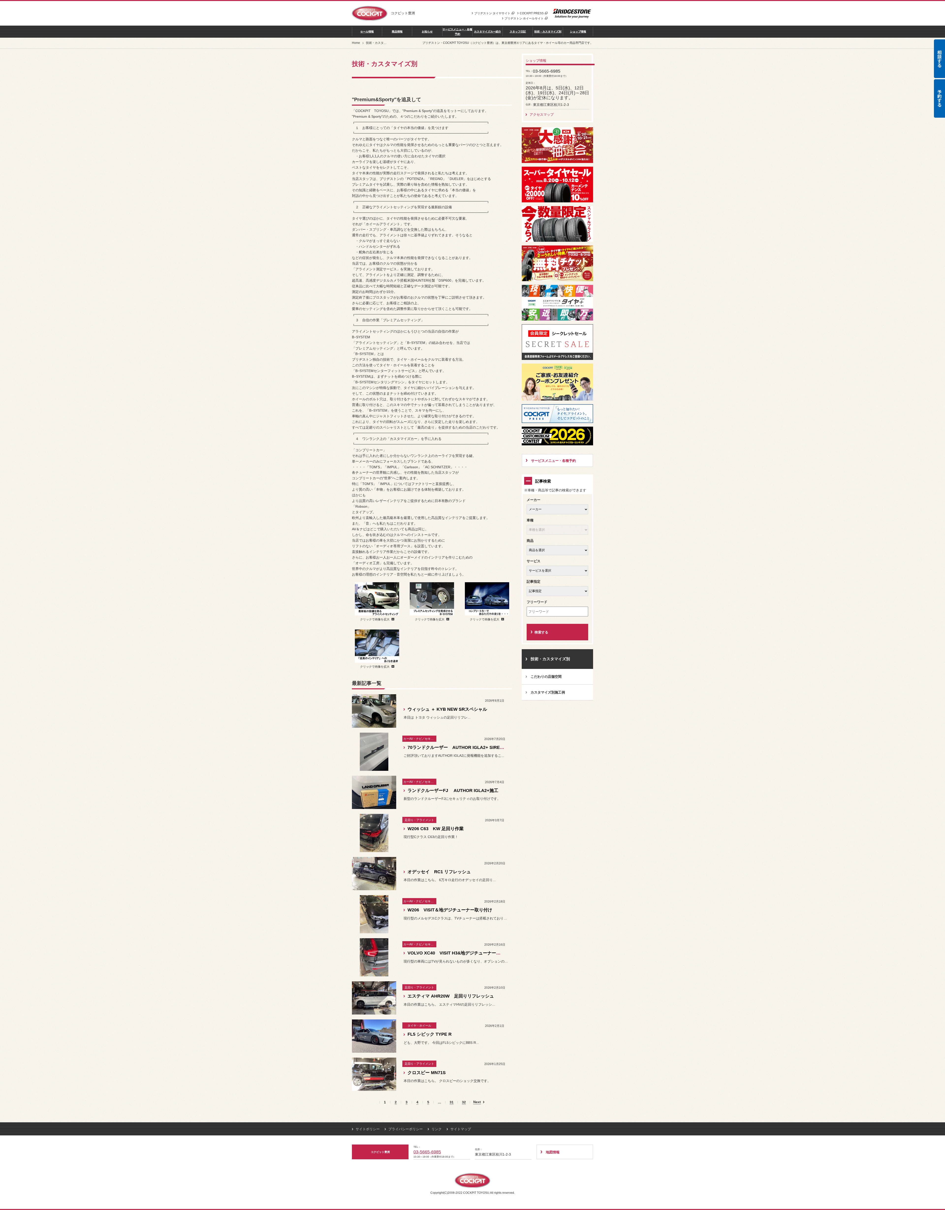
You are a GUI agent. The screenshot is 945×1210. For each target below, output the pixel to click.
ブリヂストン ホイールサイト (524, 18)
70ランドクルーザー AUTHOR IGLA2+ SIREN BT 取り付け (468, 747)
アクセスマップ (542, 114)
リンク (436, 1129)
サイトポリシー (368, 1129)
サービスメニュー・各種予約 (457, 31)
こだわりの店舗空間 (546, 676)
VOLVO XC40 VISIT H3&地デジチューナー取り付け (461, 953)
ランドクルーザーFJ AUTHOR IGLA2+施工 (453, 790)
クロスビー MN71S (429, 1072)
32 (464, 1102)
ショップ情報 (578, 31)
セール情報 (367, 31)
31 (452, 1102)
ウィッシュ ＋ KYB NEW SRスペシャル (447, 709)
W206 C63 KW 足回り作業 (436, 828)
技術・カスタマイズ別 (547, 31)
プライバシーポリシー (405, 1129)
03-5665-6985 (427, 1151)
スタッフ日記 (518, 31)
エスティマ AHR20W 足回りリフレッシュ (451, 996)
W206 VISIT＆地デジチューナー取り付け (450, 909)
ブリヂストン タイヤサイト (492, 13)
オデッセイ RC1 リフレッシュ (439, 871)
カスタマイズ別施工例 (548, 692)
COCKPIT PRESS (532, 13)
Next (477, 1102)
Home (356, 43)
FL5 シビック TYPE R (430, 1034)
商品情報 (397, 31)
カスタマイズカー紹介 (487, 31)
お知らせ (427, 31)
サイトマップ (460, 1129)
